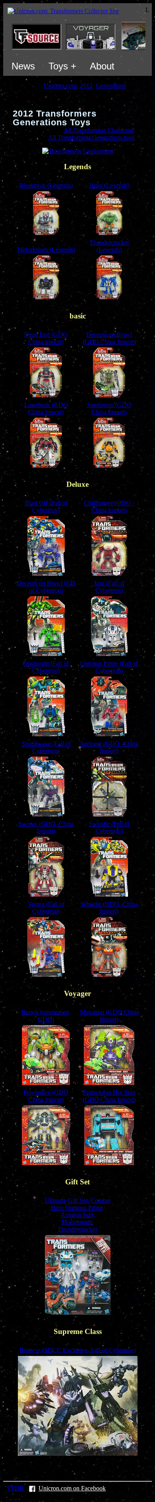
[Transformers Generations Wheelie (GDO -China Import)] (109, 974)
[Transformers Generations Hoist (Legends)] (109, 232)
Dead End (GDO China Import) (46, 338)
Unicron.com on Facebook (72, 1488)
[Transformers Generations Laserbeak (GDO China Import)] (46, 465)
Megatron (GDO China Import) (109, 1016)
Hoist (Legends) (109, 185)
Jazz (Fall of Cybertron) (109, 587)
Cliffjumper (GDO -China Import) (109, 507)
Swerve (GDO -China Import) (46, 827)
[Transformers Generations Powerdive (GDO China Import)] (46, 1163)
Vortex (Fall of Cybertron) (46, 908)
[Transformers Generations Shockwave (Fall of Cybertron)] (46, 814)
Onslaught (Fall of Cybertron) (46, 667)
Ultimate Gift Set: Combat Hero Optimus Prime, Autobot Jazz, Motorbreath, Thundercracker (77, 1215)
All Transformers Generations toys (91, 137)
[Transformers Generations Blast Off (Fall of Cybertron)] (46, 573)
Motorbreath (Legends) (46, 249)
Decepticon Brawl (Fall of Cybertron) (46, 587)
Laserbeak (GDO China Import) (46, 408)
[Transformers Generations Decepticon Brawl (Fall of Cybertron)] (46, 653)
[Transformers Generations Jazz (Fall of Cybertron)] (109, 653)
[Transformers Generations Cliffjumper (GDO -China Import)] (109, 573)
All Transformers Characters (99, 130)
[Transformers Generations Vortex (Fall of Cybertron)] (46, 974)
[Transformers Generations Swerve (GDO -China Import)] (46, 894)
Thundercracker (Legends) (109, 246)
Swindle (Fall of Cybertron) (109, 827)
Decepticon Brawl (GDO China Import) (109, 338)
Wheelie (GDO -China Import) (109, 908)
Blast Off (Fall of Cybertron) (46, 507)
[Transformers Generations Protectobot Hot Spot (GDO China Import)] (109, 1163)
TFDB (15, 1488)
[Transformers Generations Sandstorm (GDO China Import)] (109, 465)
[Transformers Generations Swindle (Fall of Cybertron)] (109, 894)
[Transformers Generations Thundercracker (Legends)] (109, 297)
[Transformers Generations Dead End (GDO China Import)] (46, 395)
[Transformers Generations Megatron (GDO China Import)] (109, 1082)
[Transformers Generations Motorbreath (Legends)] (46, 297)
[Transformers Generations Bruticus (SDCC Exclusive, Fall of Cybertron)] (78, 1453)
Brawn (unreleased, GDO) (45, 1016)
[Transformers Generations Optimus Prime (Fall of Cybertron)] (109, 734)
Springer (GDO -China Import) (109, 747)
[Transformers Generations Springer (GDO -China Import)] (109, 814)
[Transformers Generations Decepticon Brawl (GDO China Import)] (109, 395)
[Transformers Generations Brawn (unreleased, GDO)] (46, 1082)
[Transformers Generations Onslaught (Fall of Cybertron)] (46, 734)
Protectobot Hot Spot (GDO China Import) (109, 1096)
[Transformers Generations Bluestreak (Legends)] (46, 232)
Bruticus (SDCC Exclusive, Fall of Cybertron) (77, 1350)
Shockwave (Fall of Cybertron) (46, 747)
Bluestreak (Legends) (46, 185)
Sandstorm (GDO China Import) (109, 408)
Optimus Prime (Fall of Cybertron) (109, 667)
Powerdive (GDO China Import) (45, 1096)
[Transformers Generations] (77, 151)
